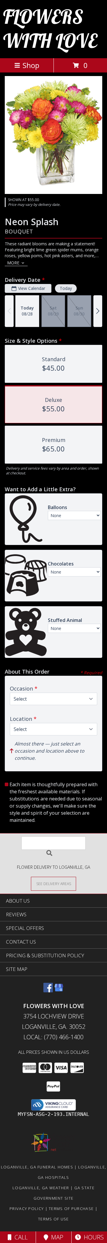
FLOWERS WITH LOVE (50, 28)
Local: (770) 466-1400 (53, 1037)
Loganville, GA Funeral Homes (37, 1167)
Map (55, 1237)
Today (66, 288)
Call (20, 1237)
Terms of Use (53, 1219)
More (13, 263)
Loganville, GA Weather (40, 1187)
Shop (31, 65)
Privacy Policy (27, 1208)
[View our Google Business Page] (59, 990)
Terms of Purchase (71, 1208)
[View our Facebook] (48, 990)
